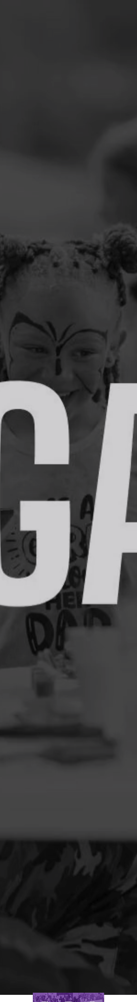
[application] (68, 497)
